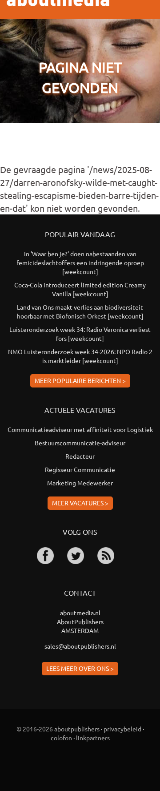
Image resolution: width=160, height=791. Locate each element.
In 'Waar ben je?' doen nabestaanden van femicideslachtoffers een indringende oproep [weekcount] (80, 262)
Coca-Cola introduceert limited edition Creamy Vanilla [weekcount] (80, 289)
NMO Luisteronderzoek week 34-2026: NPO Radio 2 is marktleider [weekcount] (80, 355)
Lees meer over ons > (80, 668)
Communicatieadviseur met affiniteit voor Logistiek (80, 429)
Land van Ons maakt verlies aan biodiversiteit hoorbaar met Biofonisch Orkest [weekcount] (80, 311)
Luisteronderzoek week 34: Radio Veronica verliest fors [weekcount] (80, 333)
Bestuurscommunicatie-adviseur (80, 443)
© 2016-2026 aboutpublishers (58, 729)
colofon (61, 738)
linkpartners (93, 738)
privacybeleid (122, 729)
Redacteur (80, 456)
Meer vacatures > (80, 503)
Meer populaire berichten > (80, 380)
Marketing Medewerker (80, 483)
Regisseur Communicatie (80, 469)
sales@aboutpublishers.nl (80, 646)
